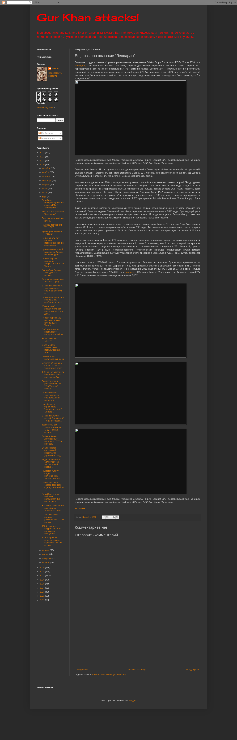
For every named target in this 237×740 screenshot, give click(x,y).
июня (45, 192)
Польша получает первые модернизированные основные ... (53, 242)
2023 (42, 152)
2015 (42, 584)
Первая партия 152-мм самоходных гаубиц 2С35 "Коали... (52, 321)
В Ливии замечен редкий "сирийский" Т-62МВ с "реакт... (53, 418)
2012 (42, 596)
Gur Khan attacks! (88, 17)
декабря (46, 168)
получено (131, 272)
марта (45, 554)
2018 (42, 571)
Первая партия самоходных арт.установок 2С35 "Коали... (53, 262)
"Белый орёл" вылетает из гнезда (53, 357)
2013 (42, 592)
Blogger (132, 700)
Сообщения (47, 133)
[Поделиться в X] (110, 517)
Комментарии (48, 138)
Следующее (82, 669)
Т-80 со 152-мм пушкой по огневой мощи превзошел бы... (53, 374)
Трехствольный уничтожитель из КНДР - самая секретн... (51, 428)
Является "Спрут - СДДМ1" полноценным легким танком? (51, 475)
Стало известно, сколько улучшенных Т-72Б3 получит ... (53, 518)
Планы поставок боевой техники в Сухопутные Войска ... (53, 486)
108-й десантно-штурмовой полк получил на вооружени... (51, 530)
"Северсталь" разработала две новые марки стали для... (52, 310)
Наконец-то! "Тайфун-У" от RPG (52, 226)
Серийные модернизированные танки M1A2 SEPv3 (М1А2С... (53, 204)
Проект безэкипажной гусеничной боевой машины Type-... (53, 252)
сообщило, (80, 65)
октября (46, 176)
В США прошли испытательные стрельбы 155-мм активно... (52, 541)
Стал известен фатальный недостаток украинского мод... (52, 452)
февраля (47, 558)
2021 (42, 161)
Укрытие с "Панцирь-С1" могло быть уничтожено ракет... (53, 365)
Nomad (55, 68)
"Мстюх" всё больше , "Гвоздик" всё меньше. (52, 272)
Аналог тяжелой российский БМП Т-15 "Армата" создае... (51, 385)
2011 (42, 600)
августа (46, 184)
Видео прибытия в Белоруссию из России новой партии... (51, 463)
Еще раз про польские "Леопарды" (53, 212)
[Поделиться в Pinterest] (117, 517)
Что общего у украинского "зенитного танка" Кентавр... (52, 408)
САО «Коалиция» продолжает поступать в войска (52, 332)
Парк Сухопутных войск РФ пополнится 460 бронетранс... (51, 498)
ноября (46, 172)
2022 (42, 157)
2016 (42, 580)
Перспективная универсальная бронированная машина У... (51, 396)
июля (45, 188)
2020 (42, 165)
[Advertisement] (156, 640)
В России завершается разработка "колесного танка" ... (53, 508)
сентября (47, 180)
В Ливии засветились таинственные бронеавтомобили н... (52, 289)
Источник (80, 508)
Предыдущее (193, 669)
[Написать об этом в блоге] (107, 517)
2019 (42, 567)
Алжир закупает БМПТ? (50, 339)
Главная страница (137, 669)
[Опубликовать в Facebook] (114, 517)
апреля (46, 550)
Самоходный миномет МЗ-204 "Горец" (53, 280)
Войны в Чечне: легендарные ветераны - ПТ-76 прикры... (52, 440)
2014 (42, 588)
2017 (42, 575)
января (46, 562)
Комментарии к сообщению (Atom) (109, 674)
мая (44, 197)
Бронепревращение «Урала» (52, 232)
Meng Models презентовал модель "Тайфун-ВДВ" (51, 349)
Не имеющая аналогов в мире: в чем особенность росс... (53, 299)
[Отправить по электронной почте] (104, 517)
